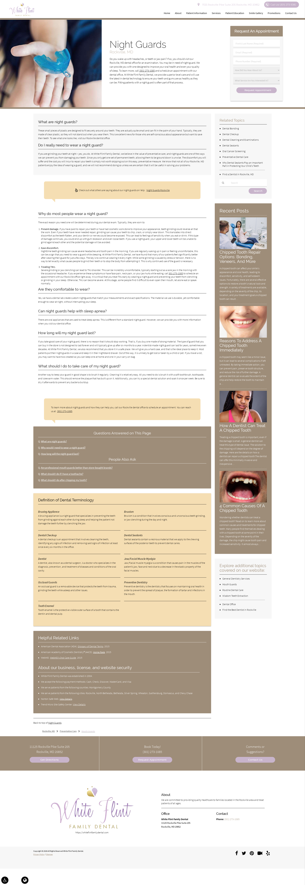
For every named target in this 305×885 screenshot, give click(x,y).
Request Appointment (152, 759)
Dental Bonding (230, 128)
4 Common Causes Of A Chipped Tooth (242, 508)
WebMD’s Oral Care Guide (63, 657)
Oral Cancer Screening (233, 151)
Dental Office (229, 604)
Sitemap (49, 854)
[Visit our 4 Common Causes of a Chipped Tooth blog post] (243, 501)
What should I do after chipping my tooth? (64, 480)
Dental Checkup (230, 134)
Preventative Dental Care (235, 156)
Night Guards (54, 722)
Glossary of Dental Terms (90, 646)
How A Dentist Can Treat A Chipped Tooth (242, 428)
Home (167, 13)
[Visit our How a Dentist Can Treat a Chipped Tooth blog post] (243, 421)
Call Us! (283, 4)
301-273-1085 (176, 273)
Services (216, 13)
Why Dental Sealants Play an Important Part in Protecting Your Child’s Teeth (242, 164)
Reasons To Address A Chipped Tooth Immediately (240, 345)
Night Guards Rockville (158, 190)
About (178, 13)
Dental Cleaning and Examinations (240, 139)
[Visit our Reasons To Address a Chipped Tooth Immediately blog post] (243, 336)
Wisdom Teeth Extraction (235, 595)
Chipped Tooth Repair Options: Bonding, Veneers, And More (240, 257)
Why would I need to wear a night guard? (63, 447)
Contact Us (291, 13)
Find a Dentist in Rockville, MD (238, 174)
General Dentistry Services (236, 578)
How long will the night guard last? (60, 454)
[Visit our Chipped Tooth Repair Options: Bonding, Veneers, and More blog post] (243, 248)
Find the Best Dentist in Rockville (239, 609)
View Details (66, 698)
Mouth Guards (229, 584)
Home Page (99, 652)
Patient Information (196, 13)
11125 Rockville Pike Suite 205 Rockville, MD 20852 (230, 4)
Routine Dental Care (232, 590)
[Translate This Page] (24, 880)
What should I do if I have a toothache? (62, 474)
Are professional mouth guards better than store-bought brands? (76, 467)
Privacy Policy (38, 854)
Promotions (274, 13)
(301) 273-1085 (147, 70)
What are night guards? (54, 441)
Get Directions (49, 759)
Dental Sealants (230, 145)
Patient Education (234, 13)
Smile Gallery (256, 13)
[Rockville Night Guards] (51, 106)
